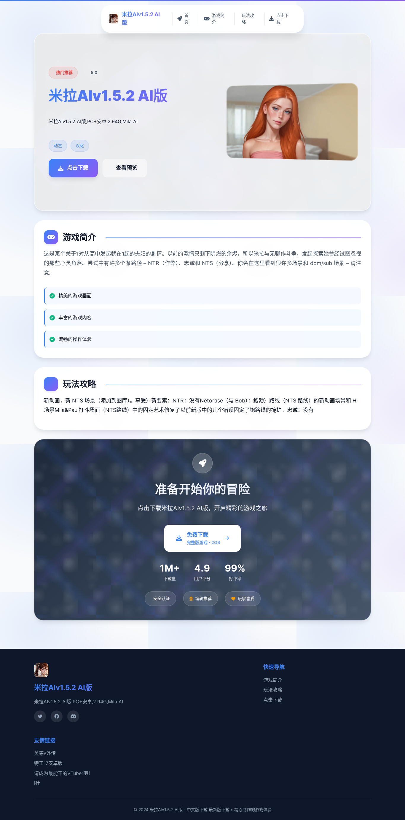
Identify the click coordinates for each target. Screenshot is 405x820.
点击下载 (272, 700)
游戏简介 (272, 680)
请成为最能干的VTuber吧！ (63, 773)
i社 (37, 783)
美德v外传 (45, 753)
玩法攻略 (272, 690)
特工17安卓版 (48, 763)
